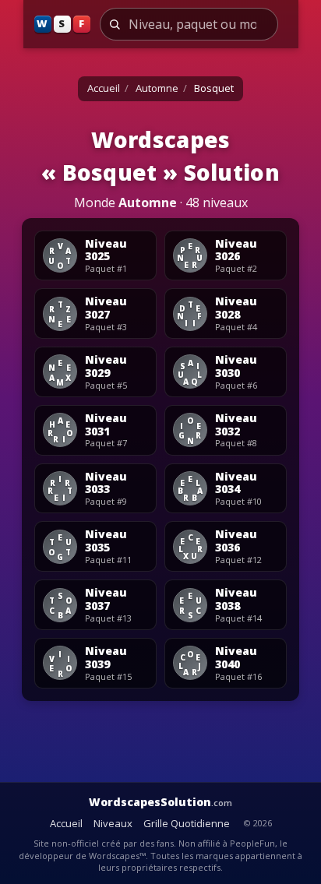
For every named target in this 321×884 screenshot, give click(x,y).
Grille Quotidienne (186, 823)
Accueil (103, 88)
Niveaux (112, 823)
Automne (157, 88)
